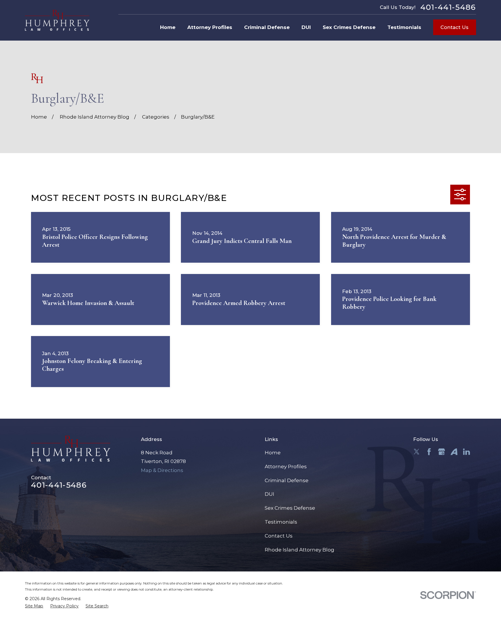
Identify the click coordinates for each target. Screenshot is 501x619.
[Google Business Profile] (441, 451)
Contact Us (454, 27)
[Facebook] (429, 451)
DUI (269, 494)
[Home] (57, 20)
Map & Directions (162, 470)
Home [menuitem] (167, 27)
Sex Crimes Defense (290, 508)
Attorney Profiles (286, 466)
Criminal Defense (286, 480)
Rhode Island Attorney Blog (299, 550)
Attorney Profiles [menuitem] (209, 27)
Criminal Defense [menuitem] (267, 27)
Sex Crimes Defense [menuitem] (349, 27)
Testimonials (281, 522)
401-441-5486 (448, 7)
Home (273, 452)
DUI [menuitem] (306, 27)
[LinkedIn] (466, 451)
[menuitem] (34, 606)
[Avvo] (454, 451)
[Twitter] (416, 451)
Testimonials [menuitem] (404, 27)
